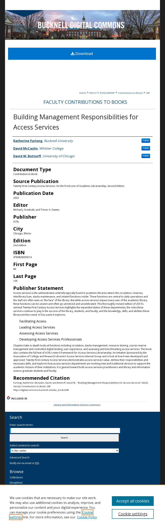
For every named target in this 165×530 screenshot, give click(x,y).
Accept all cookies (132, 501)
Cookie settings (132, 514)
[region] (82, 507)
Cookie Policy (87, 517)
